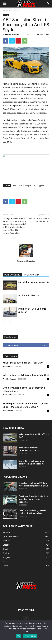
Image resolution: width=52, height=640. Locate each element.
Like (45, 345)
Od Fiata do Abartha (28, 295)
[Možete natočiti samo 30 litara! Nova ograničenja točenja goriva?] (10, 486)
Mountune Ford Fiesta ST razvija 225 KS (39, 220)
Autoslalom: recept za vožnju (33, 282)
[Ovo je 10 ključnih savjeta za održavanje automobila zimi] (10, 464)
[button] (48, 4)
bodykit (28, 186)
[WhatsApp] (24, 41)
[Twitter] (12, 41)
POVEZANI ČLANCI (12, 275)
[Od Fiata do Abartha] (10, 298)
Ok (18, 636)
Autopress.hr (8, 366)
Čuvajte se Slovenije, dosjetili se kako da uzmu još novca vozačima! (33, 499)
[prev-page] (4, 322)
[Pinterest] (18, 41)
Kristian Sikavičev (12, 34)
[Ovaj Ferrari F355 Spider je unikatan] (10, 312)
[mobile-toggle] (4, 4)
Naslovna (6, 10)
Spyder (41, 186)
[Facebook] (5, 41)
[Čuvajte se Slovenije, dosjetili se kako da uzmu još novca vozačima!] (10, 500)
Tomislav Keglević (9, 379)
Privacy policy (30, 636)
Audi (20, 186)
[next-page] (9, 322)
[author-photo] (26, 257)
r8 (34, 186)
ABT (14, 186)
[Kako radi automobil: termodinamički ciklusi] (10, 451)
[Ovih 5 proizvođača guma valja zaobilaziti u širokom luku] (10, 514)
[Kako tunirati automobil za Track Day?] (10, 438)
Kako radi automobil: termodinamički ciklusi (26, 375)
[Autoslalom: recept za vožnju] (10, 285)
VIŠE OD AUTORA (31, 275)
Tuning (15, 10)
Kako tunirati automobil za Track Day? (23, 362)
